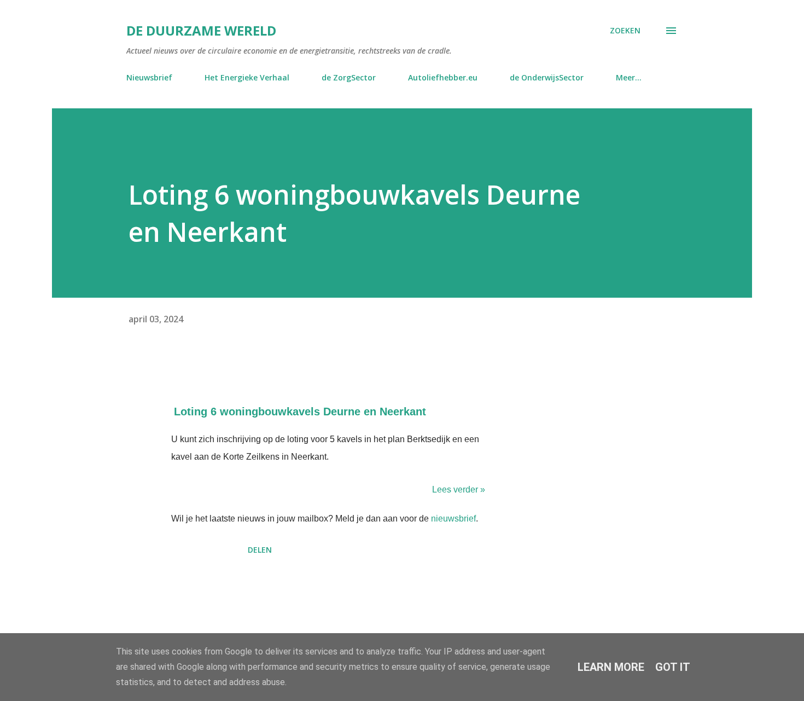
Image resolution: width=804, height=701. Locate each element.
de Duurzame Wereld (201, 30)
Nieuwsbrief (149, 77)
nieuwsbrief (453, 518)
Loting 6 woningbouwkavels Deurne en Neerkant (300, 411)
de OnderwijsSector (547, 77)
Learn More (611, 667)
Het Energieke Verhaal (247, 77)
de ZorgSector (349, 77)
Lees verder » (458, 489)
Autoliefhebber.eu (442, 77)
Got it (672, 667)
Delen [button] (260, 549)
